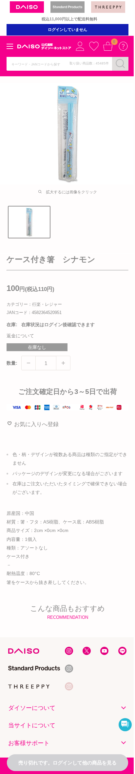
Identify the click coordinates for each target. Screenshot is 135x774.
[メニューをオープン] (10, 46)
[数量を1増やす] (63, 363)
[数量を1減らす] (28, 363)
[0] (108, 46)
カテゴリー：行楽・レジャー (34, 304)
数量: (12, 363)
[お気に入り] (93, 46)
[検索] (120, 63)
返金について (20, 335)
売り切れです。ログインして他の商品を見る (67, 762)
